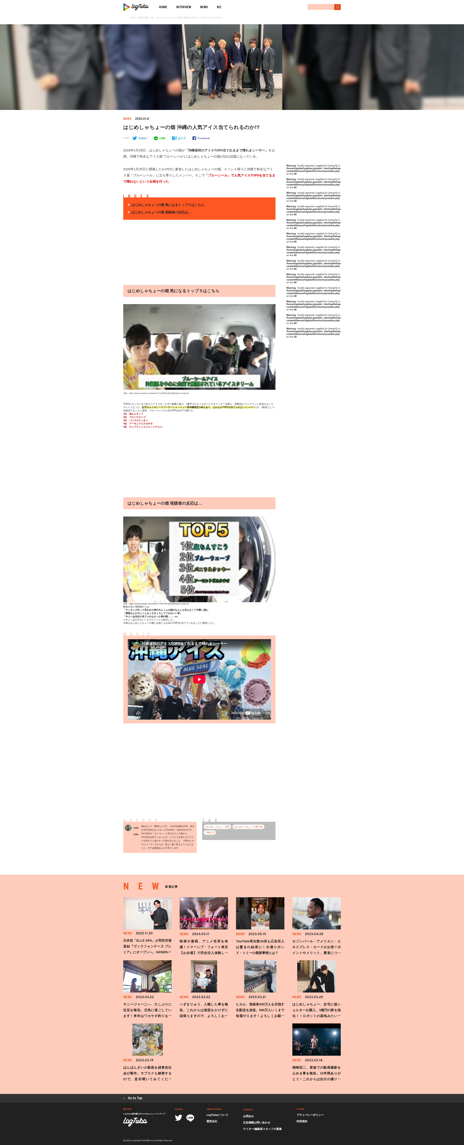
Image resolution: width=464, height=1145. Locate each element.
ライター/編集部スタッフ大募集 (262, 1128)
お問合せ (248, 1116)
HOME (163, 7)
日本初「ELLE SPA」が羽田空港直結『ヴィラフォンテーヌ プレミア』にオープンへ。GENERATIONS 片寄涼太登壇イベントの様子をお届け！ (147, 952)
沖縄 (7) (210, 832)
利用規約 (302, 1121)
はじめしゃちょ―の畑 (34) (248, 826)
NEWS (204, 7)
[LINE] (190, 1118)
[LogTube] (136, 7)
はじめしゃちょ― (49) (217, 826)
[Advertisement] (165, 252)
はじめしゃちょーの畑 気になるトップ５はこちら (168, 205)
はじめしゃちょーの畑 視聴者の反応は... (161, 212)
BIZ (219, 7)
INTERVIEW (183, 7)
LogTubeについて (217, 1114)
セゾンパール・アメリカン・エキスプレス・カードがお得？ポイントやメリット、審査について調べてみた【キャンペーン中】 (316, 952)
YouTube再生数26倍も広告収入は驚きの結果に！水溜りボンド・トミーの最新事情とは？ (260, 947)
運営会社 (211, 1121)
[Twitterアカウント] (178, 1117)
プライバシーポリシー (310, 1114)
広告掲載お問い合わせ (256, 1122)
